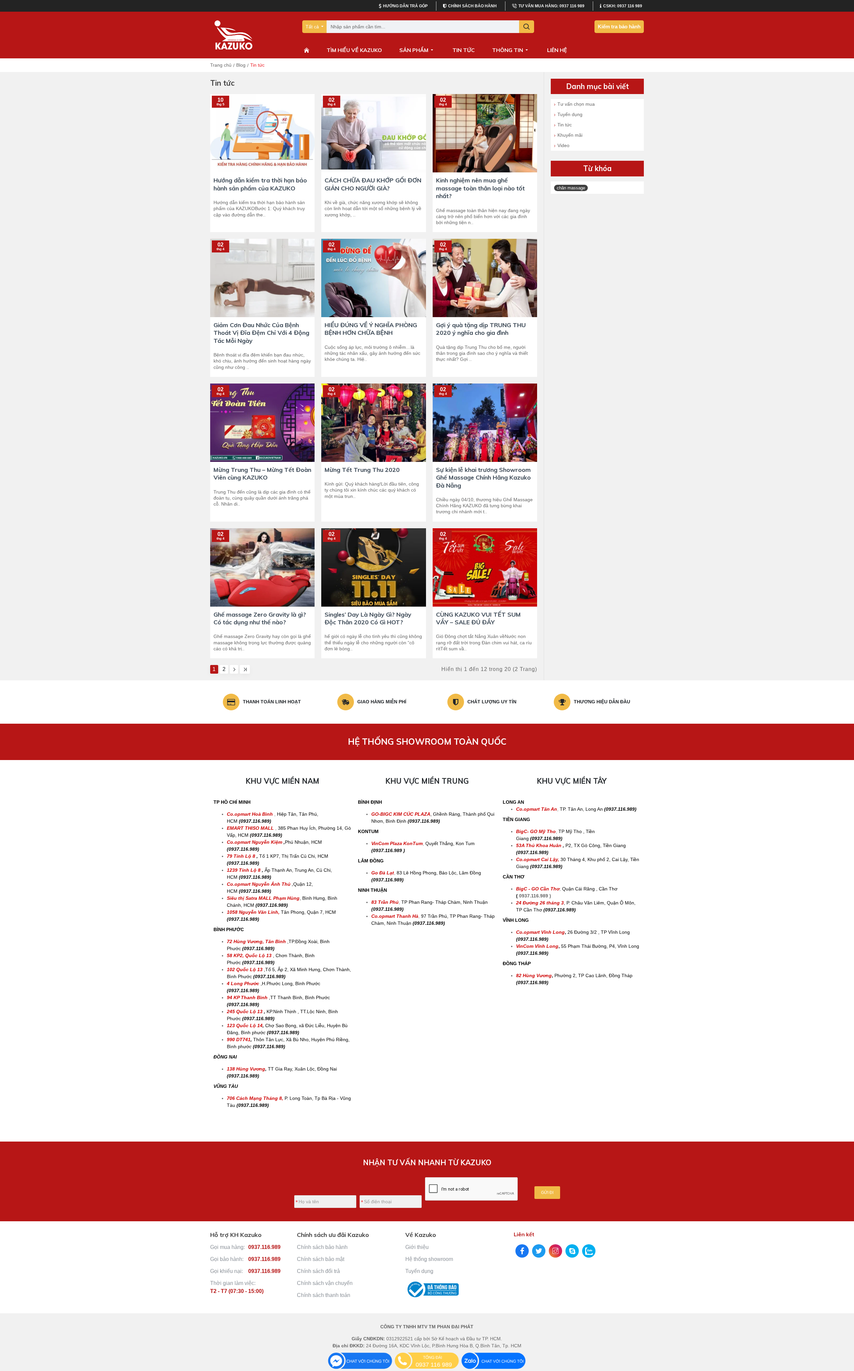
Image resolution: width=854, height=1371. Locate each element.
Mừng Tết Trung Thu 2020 (362, 470)
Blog (241, 65)
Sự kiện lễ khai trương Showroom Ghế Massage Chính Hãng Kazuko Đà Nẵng (483, 477)
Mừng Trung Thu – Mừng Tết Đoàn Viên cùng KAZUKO (262, 473)
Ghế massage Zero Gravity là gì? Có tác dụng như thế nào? (260, 618)
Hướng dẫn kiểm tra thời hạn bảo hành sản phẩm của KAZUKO (260, 184)
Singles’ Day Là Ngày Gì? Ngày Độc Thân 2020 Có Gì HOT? (368, 618)
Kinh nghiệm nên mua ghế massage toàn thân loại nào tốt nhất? (480, 188)
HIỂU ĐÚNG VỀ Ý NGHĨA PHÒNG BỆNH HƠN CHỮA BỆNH (371, 328)
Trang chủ (221, 65)
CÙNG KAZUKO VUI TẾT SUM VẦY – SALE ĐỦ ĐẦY (478, 618)
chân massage (571, 187)
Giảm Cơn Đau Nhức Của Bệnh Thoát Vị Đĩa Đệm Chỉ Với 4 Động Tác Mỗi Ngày (261, 333)
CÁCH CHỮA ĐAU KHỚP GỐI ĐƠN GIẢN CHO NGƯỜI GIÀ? (373, 184)
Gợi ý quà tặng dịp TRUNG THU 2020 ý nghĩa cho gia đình (481, 328)
